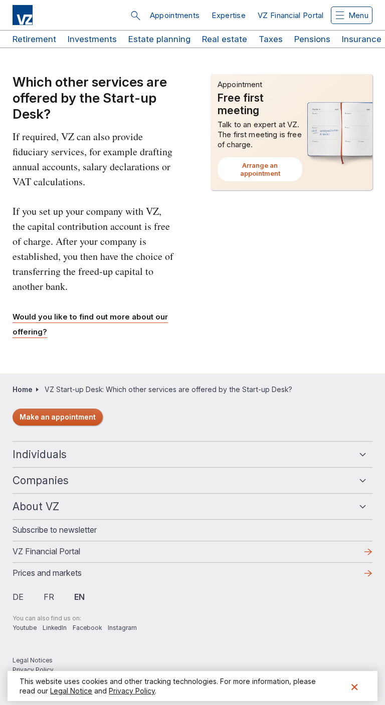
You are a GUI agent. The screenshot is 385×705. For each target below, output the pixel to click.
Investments (92, 39)
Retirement (34, 39)
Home (23, 389)
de (18, 597)
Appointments (175, 15)
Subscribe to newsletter (55, 530)
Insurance (361, 39)
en (79, 597)
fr (49, 597)
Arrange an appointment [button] (271, 171)
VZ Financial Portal (291, 15)
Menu (358, 15)
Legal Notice (71, 690)
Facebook (87, 627)
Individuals (40, 454)
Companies (41, 480)
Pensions (312, 39)
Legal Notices (33, 660)
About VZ (36, 506)
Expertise (229, 15)
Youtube (25, 627)
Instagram (122, 627)
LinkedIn (55, 627)
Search (135, 15)
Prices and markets (63, 576)
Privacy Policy (33, 669)
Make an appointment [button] (58, 417)
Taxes (271, 39)
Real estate (224, 39)
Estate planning (159, 39)
